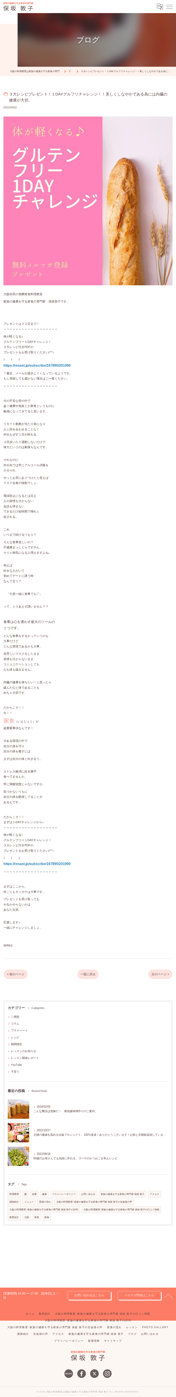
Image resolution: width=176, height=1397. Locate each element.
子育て (15, 1071)
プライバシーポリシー (64, 1194)
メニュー (29, 1201)
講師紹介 (14, 1201)
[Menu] (169, 6)
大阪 (26, 1217)
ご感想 (15, 1016)
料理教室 (14, 1194)
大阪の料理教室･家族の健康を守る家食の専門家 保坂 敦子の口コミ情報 (121, 1209)
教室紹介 (14, 1217)
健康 (44, 1194)
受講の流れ (45, 1201)
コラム (15, 1023)
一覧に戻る (88, 974)
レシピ (15, 1037)
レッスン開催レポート (25, 1058)
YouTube (16, 1064)
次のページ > (160, 974)
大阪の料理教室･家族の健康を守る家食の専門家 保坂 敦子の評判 (43, 1209)
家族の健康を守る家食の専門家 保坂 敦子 (122, 1194)
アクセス (154, 1194)
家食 (36, 1217)
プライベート (19, 1030)
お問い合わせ (88, 1194)
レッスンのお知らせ (23, 1051)
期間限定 (8, 945)
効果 (34, 1194)
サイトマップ (113, 1340)
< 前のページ (15, 974)
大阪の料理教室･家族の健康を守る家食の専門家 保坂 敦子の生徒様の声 (94, 1201)
